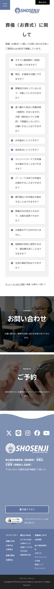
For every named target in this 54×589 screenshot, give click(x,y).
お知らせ (38, 553)
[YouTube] (46, 434)
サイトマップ (40, 568)
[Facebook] (37, 434)
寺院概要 (38, 539)
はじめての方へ (12, 535)
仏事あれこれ (25, 543)
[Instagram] (27, 434)
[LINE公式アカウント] (18, 434)
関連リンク (39, 564)
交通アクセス (28, 509)
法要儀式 (9, 549)
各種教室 (9, 560)
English (44, 2)
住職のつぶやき (26, 547)
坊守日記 (23, 551)
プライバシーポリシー (27, 578)
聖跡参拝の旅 (25, 555)
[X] (9, 434)
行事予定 (9, 545)
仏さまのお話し (26, 539)
